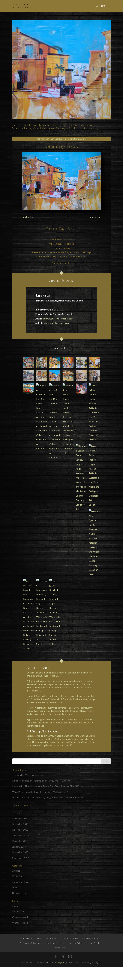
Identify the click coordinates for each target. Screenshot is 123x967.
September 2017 (20, 858)
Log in (15, 906)
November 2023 (20, 824)
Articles (16, 870)
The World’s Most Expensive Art (28, 775)
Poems (15, 887)
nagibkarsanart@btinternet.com (57, 318)
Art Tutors (51, 938)
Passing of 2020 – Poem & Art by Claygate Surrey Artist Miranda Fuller (47, 797)
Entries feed (18, 911)
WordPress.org (20, 922)
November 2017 (20, 852)
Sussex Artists (93, 943)
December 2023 (20, 818)
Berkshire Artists (55, 943)
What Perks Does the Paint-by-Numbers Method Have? (40, 792)
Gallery (39, 938)
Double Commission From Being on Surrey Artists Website (41, 780)
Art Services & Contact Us (31, 943)
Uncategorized (19, 893)
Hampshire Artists (75, 943)
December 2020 (20, 841)
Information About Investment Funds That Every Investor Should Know (47, 786)
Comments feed (20, 917)
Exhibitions (18, 876)
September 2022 (20, 835)
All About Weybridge (57, 962)
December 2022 (20, 829)
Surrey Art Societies (69, 938)
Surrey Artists (25, 938)
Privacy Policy (60, 947)
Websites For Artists (91, 938)
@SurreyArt (95, 962)
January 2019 (19, 846)
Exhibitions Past (20, 882)
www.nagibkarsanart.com (56, 323)
